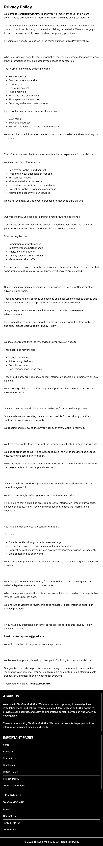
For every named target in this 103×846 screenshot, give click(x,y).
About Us (8, 751)
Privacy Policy (11, 778)
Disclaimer (9, 765)
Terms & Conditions (14, 785)
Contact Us (9, 758)
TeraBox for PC (11, 822)
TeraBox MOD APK (13, 802)
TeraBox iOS (10, 829)
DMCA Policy (10, 772)
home (6, 744)
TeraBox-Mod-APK (44, 841)
